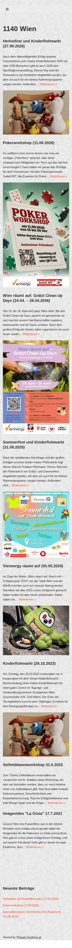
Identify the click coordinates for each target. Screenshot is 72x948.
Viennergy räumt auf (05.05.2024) (33, 566)
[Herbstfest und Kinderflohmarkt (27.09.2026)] (36, 112)
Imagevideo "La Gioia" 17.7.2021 (32, 813)
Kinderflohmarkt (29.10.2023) (29, 663)
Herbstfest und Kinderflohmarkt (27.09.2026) (30, 898)
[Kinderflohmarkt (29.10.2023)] (36, 734)
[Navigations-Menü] (7, 9)
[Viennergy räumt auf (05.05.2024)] (36, 630)
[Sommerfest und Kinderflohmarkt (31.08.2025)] (36, 524)
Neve (6, 944)
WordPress (39, 944)
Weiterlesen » (48, 84)
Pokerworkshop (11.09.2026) (28, 143)
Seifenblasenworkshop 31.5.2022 (33, 765)
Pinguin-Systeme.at (29, 937)
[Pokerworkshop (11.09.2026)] (36, 234)
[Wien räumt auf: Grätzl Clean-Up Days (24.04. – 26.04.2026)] (36, 387)
